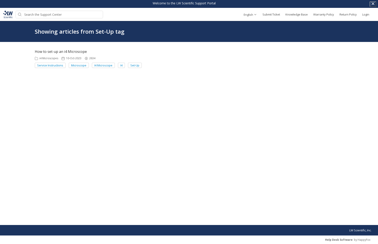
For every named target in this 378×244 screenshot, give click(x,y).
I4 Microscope (103, 65)
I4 (121, 65)
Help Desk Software (339, 240)
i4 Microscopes (48, 58)
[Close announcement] (373, 4)
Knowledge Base (296, 14)
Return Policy (348, 14)
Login (365, 14)
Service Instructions (50, 65)
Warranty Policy (323, 14)
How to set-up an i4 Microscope (61, 51)
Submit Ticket (271, 14)
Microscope (78, 65)
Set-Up (134, 65)
